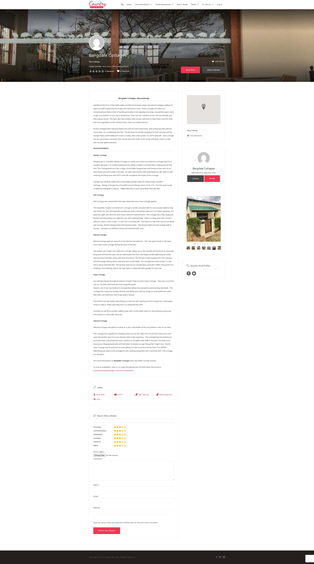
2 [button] (197, 244)
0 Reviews (109, 71)
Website (96, 508)
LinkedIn (224, 557)
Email (96, 496)
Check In (97, 442)
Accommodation (142, 4)
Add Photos (220, 61)
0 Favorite (124, 71)
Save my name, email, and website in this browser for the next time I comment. (125, 523)
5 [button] (205, 244)
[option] (204, 219)
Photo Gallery (99, 452)
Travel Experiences (162, 4)
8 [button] (212, 244)
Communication (99, 431)
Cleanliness (98, 434)
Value (95, 445)
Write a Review (213, 70)
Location (97, 438)
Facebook (216, 557)
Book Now (190, 70)
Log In (219, 4)
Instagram (220, 557)
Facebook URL (189, 273)
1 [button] (195, 244)
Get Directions (196, 136)
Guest (193, 4)
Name (96, 485)
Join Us (208, 4)
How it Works (182, 4)
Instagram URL (194, 273)
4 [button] (202, 244)
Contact (195, 179)
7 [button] (210, 244)
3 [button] (200, 244)
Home (129, 4)
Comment (98, 459)
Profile (212, 179)
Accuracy (97, 427)
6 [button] (207, 244)
